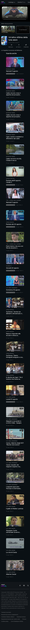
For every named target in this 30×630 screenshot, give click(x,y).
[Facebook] (20, 585)
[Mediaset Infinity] (3, 2)
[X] (28, 585)
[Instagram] (24, 585)
